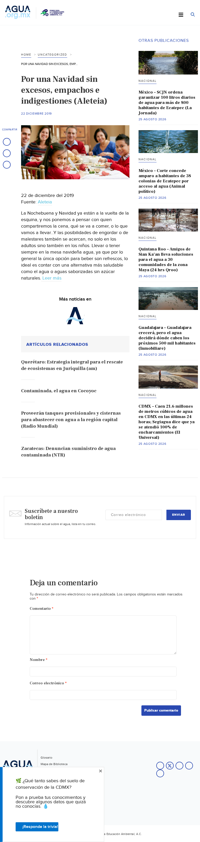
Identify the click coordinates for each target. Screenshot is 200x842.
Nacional (148, 81)
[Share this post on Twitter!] (7, 153)
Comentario (41, 608)
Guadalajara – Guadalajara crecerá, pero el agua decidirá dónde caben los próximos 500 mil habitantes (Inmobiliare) (167, 338)
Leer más (51, 278)
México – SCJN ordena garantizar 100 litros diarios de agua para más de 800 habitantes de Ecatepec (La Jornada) (167, 103)
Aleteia (45, 202)
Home (26, 54)
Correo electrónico (48, 683)
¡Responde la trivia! (40, 826)
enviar (178, 515)
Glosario (46, 757)
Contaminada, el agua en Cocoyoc (58, 391)
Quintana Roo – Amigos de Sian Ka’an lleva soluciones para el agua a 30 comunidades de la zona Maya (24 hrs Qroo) (166, 260)
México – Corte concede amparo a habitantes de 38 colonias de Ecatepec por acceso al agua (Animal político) (165, 181)
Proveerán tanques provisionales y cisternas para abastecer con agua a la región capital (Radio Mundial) (71, 419)
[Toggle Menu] (181, 15)
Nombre (38, 659)
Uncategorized (52, 54)
